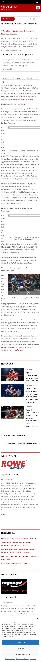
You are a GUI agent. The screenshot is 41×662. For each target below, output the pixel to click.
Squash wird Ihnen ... (11, 474)
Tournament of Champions (18, 66)
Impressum (33, 659)
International (16, 50)
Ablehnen (20, 648)
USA (29, 66)
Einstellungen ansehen (20, 654)
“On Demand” (18, 350)
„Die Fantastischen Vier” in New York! (22, 443)
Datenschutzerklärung (22, 659)
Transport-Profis (9, 597)
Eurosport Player (7, 347)
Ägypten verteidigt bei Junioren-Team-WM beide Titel (19, 23)
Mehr (3, 514)
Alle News (5, 50)
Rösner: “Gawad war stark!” (14, 435)
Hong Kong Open (20, 176)
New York (31, 60)
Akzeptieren (20, 642)
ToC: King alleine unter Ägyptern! (17, 54)
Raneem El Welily (25, 63)
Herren (30, 99)
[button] (38, 619)
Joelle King (23, 60)
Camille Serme (14, 60)
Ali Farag (5, 60)
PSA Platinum (14, 63)
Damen (22, 99)
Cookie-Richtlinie (10, 659)
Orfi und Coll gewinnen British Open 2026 (15, 563)
